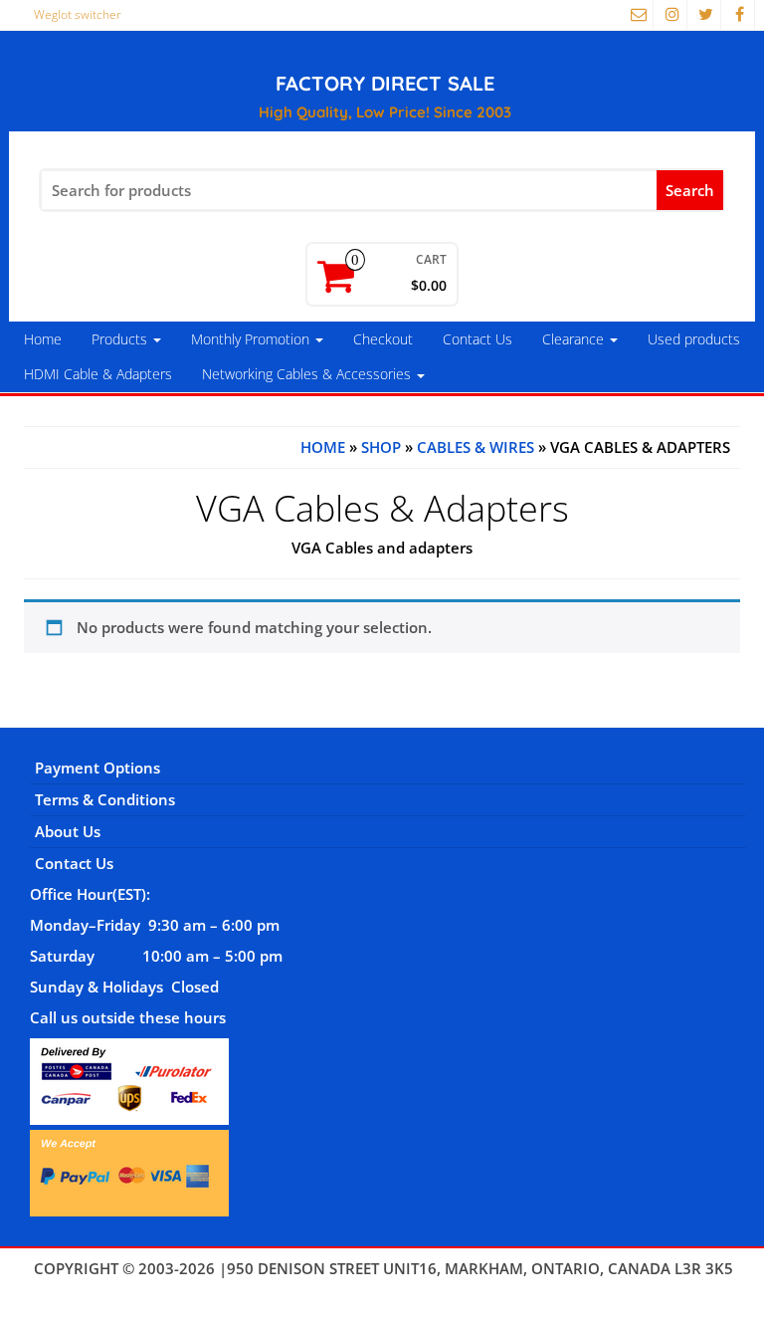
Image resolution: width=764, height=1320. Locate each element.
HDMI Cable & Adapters (98, 373)
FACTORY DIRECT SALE (385, 83)
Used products (694, 339)
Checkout (383, 339)
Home (43, 339)
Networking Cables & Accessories (308, 373)
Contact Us (477, 339)
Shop (381, 447)
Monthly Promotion (252, 339)
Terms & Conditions (105, 799)
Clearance (575, 339)
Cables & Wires (475, 447)
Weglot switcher (77, 14)
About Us (67, 831)
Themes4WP (383, 1289)
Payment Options (97, 767)
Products (121, 339)
